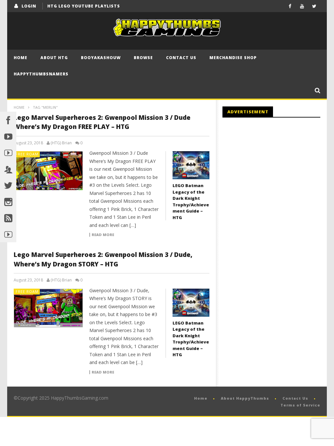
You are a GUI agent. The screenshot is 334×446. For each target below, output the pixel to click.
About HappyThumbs (245, 398)
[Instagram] (8, 201)
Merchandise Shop (233, 57)
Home (20, 57)
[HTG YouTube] (8, 136)
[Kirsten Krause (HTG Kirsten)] (8, 234)
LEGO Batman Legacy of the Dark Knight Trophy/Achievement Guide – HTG (191, 201)
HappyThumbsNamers (41, 74)
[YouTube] (302, 6)
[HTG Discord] (8, 169)
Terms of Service (300, 405)
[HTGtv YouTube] (8, 152)
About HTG (54, 57)
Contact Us (181, 57)
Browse (143, 57)
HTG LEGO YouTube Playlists (83, 6)
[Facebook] (290, 6)
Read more (103, 235)
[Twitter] (314, 6)
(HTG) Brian (61, 143)
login (29, 6)
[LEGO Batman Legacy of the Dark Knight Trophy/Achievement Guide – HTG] (191, 165)
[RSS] (8, 218)
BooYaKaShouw (101, 57)
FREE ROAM (27, 153)
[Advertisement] (277, 176)
